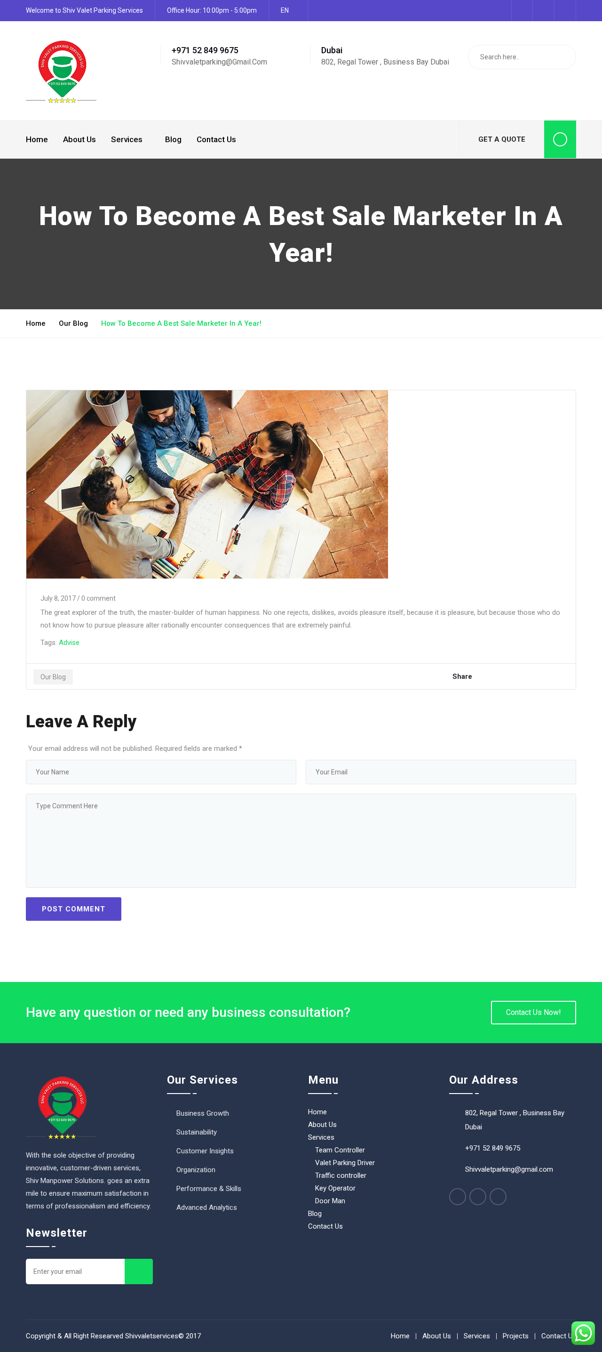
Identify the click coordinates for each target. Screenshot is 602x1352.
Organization (195, 1170)
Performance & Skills (208, 1188)
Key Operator (335, 1188)
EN (285, 10)
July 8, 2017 (58, 598)
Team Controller (340, 1150)
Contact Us (216, 139)
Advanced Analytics (206, 1207)
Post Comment (73, 909)
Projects (516, 1336)
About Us (79, 139)
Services (127, 139)
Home (37, 139)
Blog (173, 139)
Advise (69, 642)
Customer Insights (205, 1151)
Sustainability (196, 1132)
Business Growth (202, 1113)
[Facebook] (457, 1196)
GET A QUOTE (501, 139)
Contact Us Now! (533, 1012)
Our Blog (73, 323)
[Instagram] (498, 1196)
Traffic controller (340, 1175)
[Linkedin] (477, 1196)
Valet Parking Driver (345, 1163)
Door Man (330, 1201)
